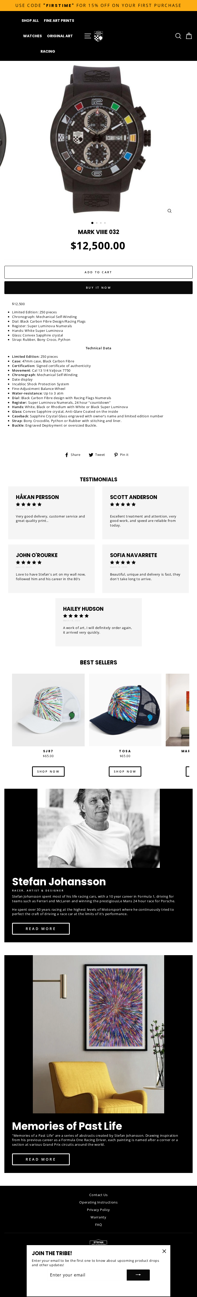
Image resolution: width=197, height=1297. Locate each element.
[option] (98, 5)
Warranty (98, 1217)
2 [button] (97, 223)
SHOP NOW (48, 771)
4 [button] (105, 223)
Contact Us (98, 1194)
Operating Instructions (98, 1202)
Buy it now (98, 287)
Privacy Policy (98, 1209)
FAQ (98, 1224)
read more (41, 928)
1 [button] (92, 223)
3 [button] (101, 223)
